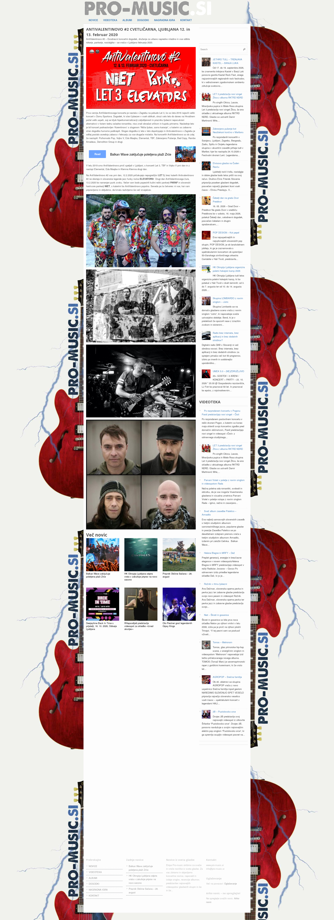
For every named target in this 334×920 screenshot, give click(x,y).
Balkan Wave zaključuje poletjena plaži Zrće (141, 867)
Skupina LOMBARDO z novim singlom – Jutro (228, 300)
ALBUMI (127, 20)
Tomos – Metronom (222, 642)
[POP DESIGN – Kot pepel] (206, 236)
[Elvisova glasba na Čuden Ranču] (206, 166)
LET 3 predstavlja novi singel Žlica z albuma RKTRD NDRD (228, 95)
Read (97, 154)
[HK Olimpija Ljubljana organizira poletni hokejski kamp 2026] (206, 270)
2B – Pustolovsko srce (224, 711)
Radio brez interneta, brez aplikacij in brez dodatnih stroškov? (226, 336)
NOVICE (93, 20)
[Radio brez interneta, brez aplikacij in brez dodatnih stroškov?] (206, 336)
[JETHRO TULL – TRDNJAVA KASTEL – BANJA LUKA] (206, 62)
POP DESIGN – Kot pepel (226, 232)
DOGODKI (143, 20)
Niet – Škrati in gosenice (216, 615)
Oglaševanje (230, 883)
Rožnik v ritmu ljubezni (215, 584)
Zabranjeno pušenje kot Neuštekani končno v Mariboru (228, 130)
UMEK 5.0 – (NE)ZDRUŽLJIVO (228, 371)
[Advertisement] (223, 35)
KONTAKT (186, 20)
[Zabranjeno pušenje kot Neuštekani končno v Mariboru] (206, 132)
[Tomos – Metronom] (206, 645)
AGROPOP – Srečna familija (227, 677)
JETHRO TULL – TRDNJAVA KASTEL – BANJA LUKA (227, 61)
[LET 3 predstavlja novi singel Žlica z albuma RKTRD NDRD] (206, 97)
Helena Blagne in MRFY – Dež (219, 553)
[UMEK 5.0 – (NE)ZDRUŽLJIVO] (206, 374)
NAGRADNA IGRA (164, 20)
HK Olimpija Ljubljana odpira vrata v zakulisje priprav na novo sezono (143, 879)
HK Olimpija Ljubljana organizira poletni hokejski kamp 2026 (229, 268)
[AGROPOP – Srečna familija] (206, 680)
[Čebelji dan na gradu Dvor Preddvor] (206, 201)
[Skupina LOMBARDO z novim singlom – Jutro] (206, 301)
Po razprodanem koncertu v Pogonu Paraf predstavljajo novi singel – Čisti (221, 412)
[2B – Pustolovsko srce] (206, 715)
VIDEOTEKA (110, 20)
